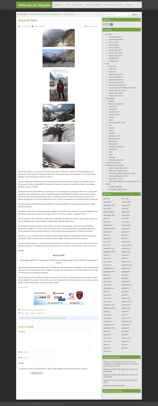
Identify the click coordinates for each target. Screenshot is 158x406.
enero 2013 (107, 321)
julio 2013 (106, 311)
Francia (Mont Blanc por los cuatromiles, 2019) (125, 181)
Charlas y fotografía (115, 187)
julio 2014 (106, 291)
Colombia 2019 (114, 112)
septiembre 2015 (109, 271)
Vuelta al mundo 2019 (94, 5)
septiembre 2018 (109, 228)
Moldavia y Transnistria (116, 146)
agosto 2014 (126, 288)
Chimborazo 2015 (115, 37)
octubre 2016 (126, 248)
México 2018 (113, 141)
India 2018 (112, 66)
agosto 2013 (126, 308)
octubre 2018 (126, 225)
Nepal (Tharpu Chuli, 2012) (118, 168)
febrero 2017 (126, 242)
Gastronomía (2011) (116, 55)
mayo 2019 (107, 222)
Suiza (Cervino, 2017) (116, 179)
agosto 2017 (126, 232)
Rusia (111, 154)
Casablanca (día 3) (118, 385)
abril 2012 (125, 335)
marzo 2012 (107, 338)
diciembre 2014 (127, 285)
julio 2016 (106, 255)
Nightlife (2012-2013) (116, 93)
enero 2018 (107, 232)
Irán (110, 125)
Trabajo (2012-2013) (116, 96)
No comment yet (92, 26)
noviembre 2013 (108, 305)
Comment (21, 331)
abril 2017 (125, 238)
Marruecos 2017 (114, 136)
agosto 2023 (126, 205)
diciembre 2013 (127, 301)
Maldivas (112, 133)
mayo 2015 (107, 278)
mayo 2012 (107, 335)
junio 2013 (125, 311)
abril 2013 (125, 315)
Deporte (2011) (114, 45)
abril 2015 (125, 278)
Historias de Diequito (34, 4)
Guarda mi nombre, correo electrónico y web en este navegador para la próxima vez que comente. (53, 369)
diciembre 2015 (127, 265)
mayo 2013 (107, 315)
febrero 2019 (107, 225)
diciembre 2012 (127, 321)
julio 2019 (106, 218)
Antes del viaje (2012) (116, 74)
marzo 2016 (107, 262)
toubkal (32, 313)
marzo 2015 (107, 281)
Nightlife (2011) (114, 58)
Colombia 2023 (114, 114)
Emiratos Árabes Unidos (117, 122)
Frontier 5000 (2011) (116, 53)
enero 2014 (107, 301)
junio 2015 (125, 275)
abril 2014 (125, 295)
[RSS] (104, 24)
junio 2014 (125, 291)
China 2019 (113, 109)
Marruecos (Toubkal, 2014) (52, 14)
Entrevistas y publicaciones (118, 189)
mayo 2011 (107, 348)
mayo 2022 (107, 208)
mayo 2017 (107, 238)
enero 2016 (107, 265)
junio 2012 (125, 331)
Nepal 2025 (113, 149)
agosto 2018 (126, 228)
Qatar (111, 152)
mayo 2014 (107, 295)
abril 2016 (125, 258)
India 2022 (112, 69)
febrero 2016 (126, 262)
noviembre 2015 (108, 268)
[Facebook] (111, 24)
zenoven (61, 404)
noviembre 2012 (108, 325)
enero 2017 (107, 245)
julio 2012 (106, 331)
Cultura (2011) (114, 42)
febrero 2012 (126, 338)
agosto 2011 (126, 341)
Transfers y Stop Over (116, 160)
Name (23, 352)
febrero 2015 (126, 281)
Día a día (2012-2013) (116, 82)
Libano (111, 130)
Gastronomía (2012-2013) (118, 90)
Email (23, 357)
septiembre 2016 (109, 252)
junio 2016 (125, 255)
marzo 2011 (107, 351)
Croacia (111, 117)
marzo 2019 (126, 222)
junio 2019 (125, 218)
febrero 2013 (126, 318)
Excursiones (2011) (115, 50)
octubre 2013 (126, 305)
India (67, 5)
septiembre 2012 (109, 328)
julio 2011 (106, 344)
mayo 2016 (107, 258)
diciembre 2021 (108, 212)
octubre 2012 (126, 325)
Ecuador (58, 5)
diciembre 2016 (127, 245)
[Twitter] (107, 24)
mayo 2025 (107, 202)
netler (27, 313)
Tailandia (112, 157)
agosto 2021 (126, 212)
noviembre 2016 (108, 248)
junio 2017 (125, 235)
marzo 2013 (107, 318)
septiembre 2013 (109, 308)
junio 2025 (125, 198)
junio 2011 (125, 344)
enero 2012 (107, 341)
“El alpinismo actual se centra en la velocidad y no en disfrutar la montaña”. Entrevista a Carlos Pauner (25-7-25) (121, 364)
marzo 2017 (107, 242)
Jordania (112, 128)
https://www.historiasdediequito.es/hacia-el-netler (49, 318)
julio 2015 (106, 275)
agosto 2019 (126, 215)
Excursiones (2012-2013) (117, 85)
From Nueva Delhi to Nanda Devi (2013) (122, 88)
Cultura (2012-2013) (116, 77)
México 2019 (113, 144)
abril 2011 (125, 348)
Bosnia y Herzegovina (116, 104)
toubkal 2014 (40, 313)
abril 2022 (125, 208)
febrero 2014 (126, 298)
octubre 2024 (126, 202)
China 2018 (113, 106)
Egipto (111, 120)
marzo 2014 (107, 298)
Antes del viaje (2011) (116, 39)
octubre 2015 (126, 268)
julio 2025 (106, 198)
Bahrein (111, 101)
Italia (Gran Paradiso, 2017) (118, 176)
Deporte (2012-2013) (116, 80)
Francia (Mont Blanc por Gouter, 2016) (122, 173)
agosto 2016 (126, 252)
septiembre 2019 (109, 215)
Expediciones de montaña (113, 5)
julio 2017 (106, 235)
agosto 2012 (126, 328)
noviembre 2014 (108, 288)
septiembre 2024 (109, 205)
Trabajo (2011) (114, 61)
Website (21, 363)
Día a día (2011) (114, 47)
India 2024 (112, 72)
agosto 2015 (126, 271)
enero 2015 (107, 285)
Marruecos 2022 (114, 138)
